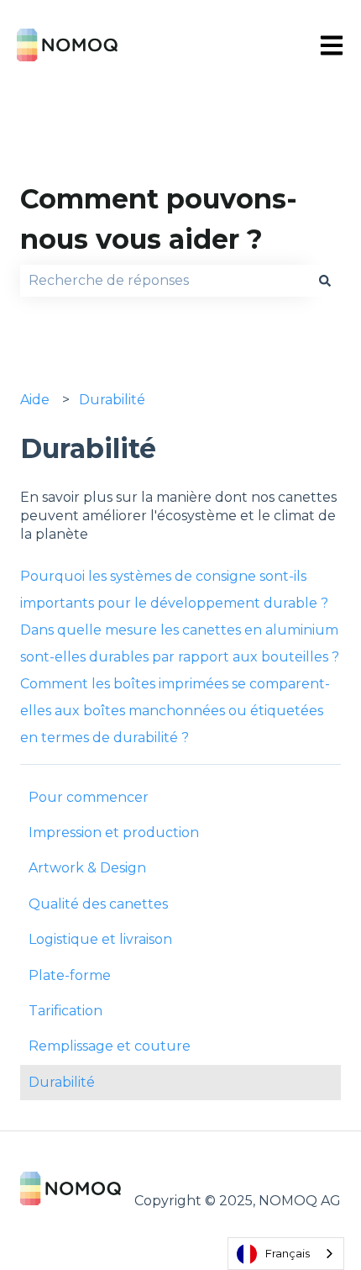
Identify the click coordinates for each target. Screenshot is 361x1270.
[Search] (325, 281)
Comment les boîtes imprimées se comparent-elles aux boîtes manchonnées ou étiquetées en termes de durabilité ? (175, 711)
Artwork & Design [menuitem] (87, 868)
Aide (35, 400)
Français (287, 1253)
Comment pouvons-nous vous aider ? (158, 219)
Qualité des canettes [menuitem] (98, 904)
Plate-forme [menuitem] (70, 975)
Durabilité (112, 400)
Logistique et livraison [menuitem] (100, 939)
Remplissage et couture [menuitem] (110, 1046)
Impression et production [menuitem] (114, 833)
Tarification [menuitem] (65, 1011)
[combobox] (164, 281)
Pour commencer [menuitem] (89, 797)
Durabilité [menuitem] (62, 1082)
